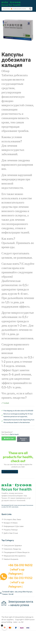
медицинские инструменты (15, 556)
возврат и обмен (11, 523)
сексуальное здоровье (13, 545)
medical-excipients (11, 559)
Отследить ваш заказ (12, 519)
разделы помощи (11, 530)
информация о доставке (14, 526)
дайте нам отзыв (11, 533)
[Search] (30, 8)
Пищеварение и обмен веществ (16, 552)
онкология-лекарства (12, 549)
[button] (9, 438)
